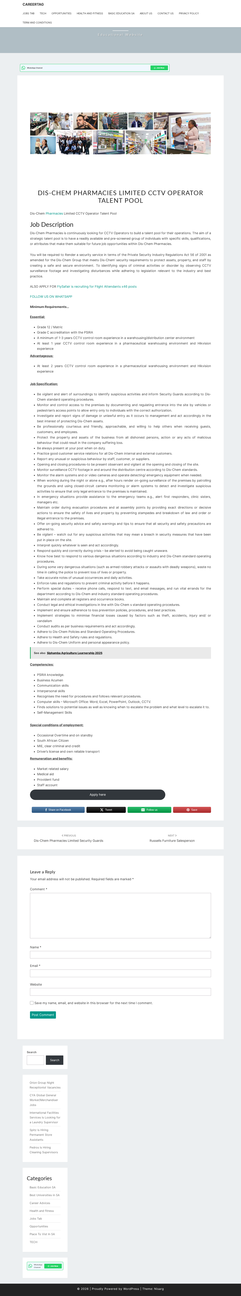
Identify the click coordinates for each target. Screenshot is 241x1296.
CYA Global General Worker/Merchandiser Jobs (44, 1099)
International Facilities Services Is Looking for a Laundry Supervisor (45, 1117)
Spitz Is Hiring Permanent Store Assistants (41, 1134)
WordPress (131, 1289)
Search (32, 1052)
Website (36, 984)
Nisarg (159, 1289)
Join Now (160, 68)
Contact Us (166, 13)
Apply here (98, 794)
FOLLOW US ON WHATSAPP (51, 296)
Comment (38, 889)
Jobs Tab (28, 13)
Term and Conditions (37, 22)
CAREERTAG (33, 4)
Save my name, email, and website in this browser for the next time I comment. (93, 1003)
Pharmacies (55, 213)
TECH (43, 13)
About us (146, 13)
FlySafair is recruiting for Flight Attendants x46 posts (97, 286)
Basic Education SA (121, 13)
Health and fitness (90, 13)
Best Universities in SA (45, 1195)
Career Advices (40, 1203)
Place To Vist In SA (42, 1234)
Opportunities (61, 13)
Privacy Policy (189, 13)
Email (35, 966)
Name (35, 947)
